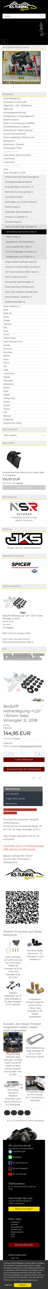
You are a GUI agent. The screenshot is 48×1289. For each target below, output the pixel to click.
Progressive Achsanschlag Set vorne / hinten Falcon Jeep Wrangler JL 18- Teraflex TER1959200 (35, 1008)
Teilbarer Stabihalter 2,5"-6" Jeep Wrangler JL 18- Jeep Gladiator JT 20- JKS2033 (13, 999)
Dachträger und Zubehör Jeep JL (21, 202)
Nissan (6, 387)
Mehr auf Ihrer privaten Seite (16, 633)
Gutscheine (9, 162)
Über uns (14, 1258)
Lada (5, 370)
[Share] (40, 778)
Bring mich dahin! (24, 1209)
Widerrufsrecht (17, 1232)
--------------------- (11, 151)
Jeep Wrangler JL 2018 (14, 173)
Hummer (8, 349)
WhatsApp (17, 1157)
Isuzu (6, 359)
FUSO (6, 334)
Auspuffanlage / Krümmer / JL (19, 187)
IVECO (6, 363)
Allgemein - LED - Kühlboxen (17, 105)
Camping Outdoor (14, 197)
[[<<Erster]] (7, 1112)
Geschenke (9, 158)
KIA (5, 366)
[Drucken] (33, 778)
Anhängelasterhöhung (14, 112)
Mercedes (8, 380)
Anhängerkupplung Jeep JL (18, 182)
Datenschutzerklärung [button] (28, 1280)
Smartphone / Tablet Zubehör (18, 130)
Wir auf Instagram (20, 1168)
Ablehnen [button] (8, 1285)
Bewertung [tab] (11, 803)
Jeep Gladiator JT (11, 306)
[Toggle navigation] (4, 41)
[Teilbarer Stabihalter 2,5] (13, 985)
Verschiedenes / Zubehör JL (18, 297)
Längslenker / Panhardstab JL (20, 242)
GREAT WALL (9, 338)
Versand (19, 483)
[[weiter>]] (21, 1112)
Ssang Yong (9, 398)
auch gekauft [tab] (12, 794)
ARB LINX (8, 109)
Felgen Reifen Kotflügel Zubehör (21, 262)
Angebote (8, 419)
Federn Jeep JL (13, 237)
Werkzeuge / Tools (12, 148)
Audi (5, 310)
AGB (13, 1234)
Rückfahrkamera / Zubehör (16, 127)
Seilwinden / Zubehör (13, 144)
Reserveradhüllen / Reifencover (18, 137)
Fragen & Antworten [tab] (15, 798)
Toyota (6, 409)
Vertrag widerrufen (24, 1245)
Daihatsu (7, 324)
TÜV (12, 1237)
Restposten (9, 141)
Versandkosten (17, 1227)
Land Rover (9, 373)
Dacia (6, 317)
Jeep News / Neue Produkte (17, 155)
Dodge (6, 320)
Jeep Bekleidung (11, 98)
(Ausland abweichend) (30, 746)
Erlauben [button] (22, 1285)
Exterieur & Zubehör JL (16, 217)
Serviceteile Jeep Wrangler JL (19, 282)
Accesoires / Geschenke (15, 102)
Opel (5, 391)
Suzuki (6, 405)
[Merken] (42, 706)
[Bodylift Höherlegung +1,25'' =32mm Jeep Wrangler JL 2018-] (14, 602)
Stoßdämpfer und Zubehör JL (20, 257)
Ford (5, 331)
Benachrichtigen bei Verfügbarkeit (24, 769)
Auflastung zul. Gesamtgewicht (18, 116)
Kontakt (14, 1224)
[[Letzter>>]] (27, 1112)
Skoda (6, 395)
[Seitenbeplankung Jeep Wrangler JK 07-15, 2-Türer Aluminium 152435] (35, 1039)
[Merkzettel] (41, 31)
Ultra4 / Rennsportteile (14, 134)
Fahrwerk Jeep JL (13, 222)
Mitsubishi (8, 384)
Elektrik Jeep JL (12, 207)
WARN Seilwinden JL (15, 302)
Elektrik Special (11, 120)
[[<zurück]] (14, 1112)
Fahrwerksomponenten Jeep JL (21, 232)
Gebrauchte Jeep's (12, 423)
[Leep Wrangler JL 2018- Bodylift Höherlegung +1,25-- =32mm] (24, 682)
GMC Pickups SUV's (13, 342)
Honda (6, 345)
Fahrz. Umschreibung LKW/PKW (19, 123)
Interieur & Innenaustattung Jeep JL (23, 267)
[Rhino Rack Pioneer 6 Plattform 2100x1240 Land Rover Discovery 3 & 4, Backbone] (13, 1082)
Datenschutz (16, 1229)
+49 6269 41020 (18, 1152)
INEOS (6, 356)
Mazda (6, 377)
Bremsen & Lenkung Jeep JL (19, 192)
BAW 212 (7, 313)
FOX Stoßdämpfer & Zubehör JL (21, 252)
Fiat (5, 327)
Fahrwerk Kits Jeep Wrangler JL (21, 227)
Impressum (15, 1222)
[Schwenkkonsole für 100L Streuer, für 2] (35, 1083)
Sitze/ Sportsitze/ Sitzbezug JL (19, 287)
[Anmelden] (41, 24)
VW (5, 412)
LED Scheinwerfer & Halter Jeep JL (22, 272)
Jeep (5, 169)
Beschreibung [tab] (12, 789)
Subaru (7, 402)
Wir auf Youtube (19, 1174)
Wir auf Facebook (20, 1163)
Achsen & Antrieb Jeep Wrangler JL (22, 177)
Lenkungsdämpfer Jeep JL (19, 247)
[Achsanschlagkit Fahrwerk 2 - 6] (35, 943)
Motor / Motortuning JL (16, 277)
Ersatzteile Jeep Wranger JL (18, 212)
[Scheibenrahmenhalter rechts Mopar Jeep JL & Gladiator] (14, 459)
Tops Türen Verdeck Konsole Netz (21, 292)
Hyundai (7, 352)
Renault (7, 416)
